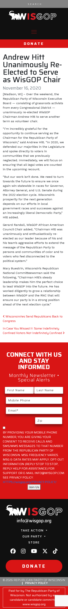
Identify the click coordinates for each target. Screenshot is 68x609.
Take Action (33, 530)
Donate (34, 44)
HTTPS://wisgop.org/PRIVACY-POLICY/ (29, 482)
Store (34, 542)
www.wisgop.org (34, 604)
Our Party (32, 536)
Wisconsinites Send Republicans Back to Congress (33, 318)
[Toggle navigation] (34, 31)
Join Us (34, 487)
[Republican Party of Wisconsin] (32, 15)
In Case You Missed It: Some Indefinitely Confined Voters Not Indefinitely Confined (33, 330)
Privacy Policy (36, 583)
